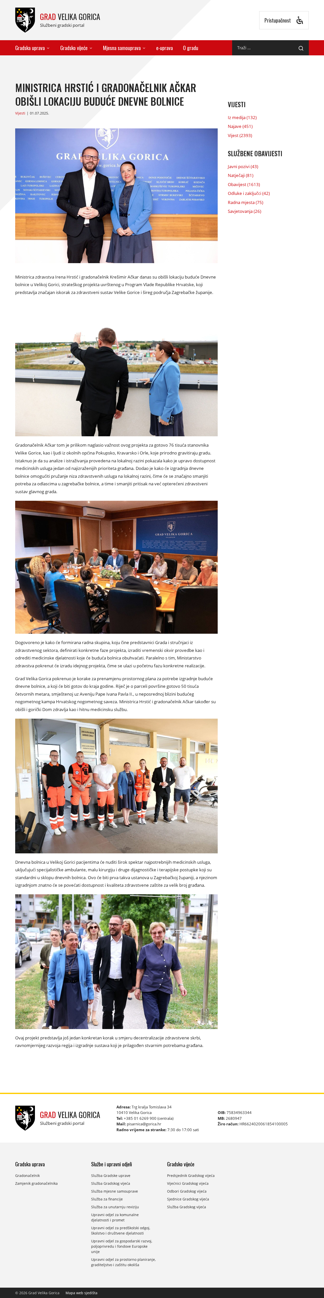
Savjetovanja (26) (244, 211)
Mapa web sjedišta (81, 1292)
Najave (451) (240, 126)
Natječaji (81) (240, 175)
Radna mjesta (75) (245, 202)
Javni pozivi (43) (243, 166)
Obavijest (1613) (244, 184)
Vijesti (20, 113)
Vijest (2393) (240, 135)
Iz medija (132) (242, 117)
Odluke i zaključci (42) (249, 193)
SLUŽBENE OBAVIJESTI (255, 153)
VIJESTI (237, 104)
